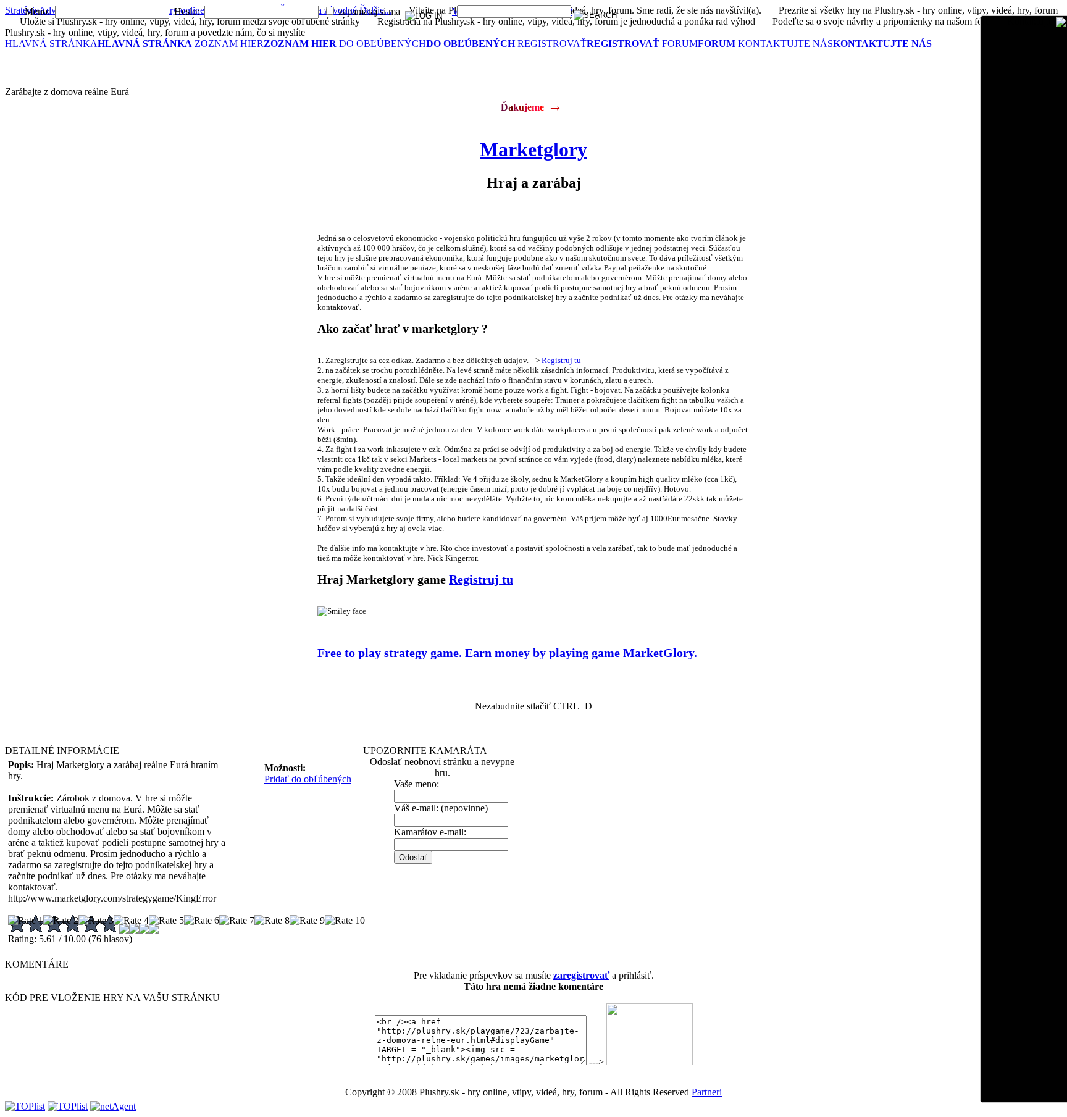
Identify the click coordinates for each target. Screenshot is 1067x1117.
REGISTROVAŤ (588, 43)
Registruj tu (561, 360)
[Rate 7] (236, 920)
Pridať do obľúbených (307, 779)
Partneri (707, 1092)
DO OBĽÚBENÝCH (427, 43)
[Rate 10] (345, 920)
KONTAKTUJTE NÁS (835, 43)
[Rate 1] (25, 920)
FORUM (698, 43)
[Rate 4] (131, 920)
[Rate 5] (166, 920)
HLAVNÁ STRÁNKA (98, 43)
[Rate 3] (96, 920)
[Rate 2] (60, 920)
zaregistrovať (581, 975)
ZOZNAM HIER (266, 43)
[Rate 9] (307, 920)
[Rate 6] (201, 920)
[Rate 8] (272, 920)
